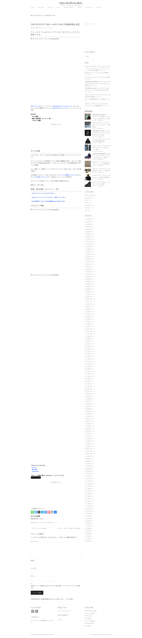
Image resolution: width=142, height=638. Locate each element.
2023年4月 (88, 319)
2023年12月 (88, 299)
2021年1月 (88, 386)
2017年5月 (88, 496)
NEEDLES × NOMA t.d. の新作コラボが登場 (69, 528)
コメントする (48, 28)
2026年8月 (88, 219)
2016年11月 (88, 511)
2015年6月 (88, 533)
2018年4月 (88, 468)
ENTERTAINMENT (69, 7)
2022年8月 (88, 339)
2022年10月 (88, 334)
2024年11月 (88, 271)
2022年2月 (88, 354)
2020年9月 (88, 396)
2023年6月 (88, 314)
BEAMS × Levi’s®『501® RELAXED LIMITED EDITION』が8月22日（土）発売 (101, 147)
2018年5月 (88, 466)
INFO (86, 203)
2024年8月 (88, 279)
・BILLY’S (33, 467)
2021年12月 (88, 359)
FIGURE (79, 7)
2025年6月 (88, 254)
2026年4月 (88, 229)
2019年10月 (88, 424)
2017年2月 (88, 503)
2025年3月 (88, 261)
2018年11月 (88, 451)
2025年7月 (88, 251)
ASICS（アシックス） (37, 106)
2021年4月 (88, 379)
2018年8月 (88, 458)
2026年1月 (88, 236)
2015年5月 (88, 536)
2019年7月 (88, 431)
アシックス (54, 522)
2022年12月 (88, 329)
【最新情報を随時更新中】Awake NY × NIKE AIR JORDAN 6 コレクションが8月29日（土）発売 (101, 156)
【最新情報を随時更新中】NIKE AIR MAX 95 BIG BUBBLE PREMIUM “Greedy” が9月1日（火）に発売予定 (98, 83)
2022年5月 (88, 346)
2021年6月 (88, 374)
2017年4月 (88, 498)
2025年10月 (88, 244)
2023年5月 (88, 316)
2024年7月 (88, 281)
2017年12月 (88, 478)
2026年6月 (88, 224)
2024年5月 (88, 286)
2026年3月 (88, 231)
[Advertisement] (56, 136)
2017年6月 (88, 493)
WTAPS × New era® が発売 (38, 528)
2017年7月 (88, 491)
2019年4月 (88, 438)
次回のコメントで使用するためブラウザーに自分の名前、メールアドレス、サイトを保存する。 (55, 586)
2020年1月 (88, 416)
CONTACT (99, 7)
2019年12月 (88, 419)
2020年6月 (88, 404)
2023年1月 (88, 326)
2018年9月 (88, 456)
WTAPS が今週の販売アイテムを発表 (95, 99)
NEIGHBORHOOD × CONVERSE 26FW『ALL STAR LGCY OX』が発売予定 (101, 124)
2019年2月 (88, 443)
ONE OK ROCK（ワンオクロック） (63, 106)
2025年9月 (88, 246)
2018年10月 (88, 453)
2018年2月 (88, 473)
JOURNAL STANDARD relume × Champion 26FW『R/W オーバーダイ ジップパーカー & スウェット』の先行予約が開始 (98, 68)
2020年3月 (88, 411)
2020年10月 (88, 394)
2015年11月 (88, 526)
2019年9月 (88, 426)
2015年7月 (88, 531)
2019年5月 (88, 436)
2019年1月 (88, 446)
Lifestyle (91, 634)
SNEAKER (41, 7)
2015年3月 (88, 541)
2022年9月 (88, 336)
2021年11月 (88, 361)
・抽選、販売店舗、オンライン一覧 (40, 118)
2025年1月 (88, 266)
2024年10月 (88, 274)
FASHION (50, 7)
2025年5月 (88, 256)
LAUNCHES (89, 7)
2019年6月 (88, 433)
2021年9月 (88, 366)
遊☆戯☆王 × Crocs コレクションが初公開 (96, 72)
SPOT (58, 7)
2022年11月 (88, 331)
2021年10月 (88, 364)
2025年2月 (88, 264)
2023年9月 (88, 306)
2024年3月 (88, 291)
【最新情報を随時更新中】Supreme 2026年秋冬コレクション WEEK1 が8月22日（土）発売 (101, 116)
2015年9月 (88, 528)
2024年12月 (88, 269)
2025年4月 (88, 259)
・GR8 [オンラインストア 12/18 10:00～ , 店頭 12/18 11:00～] (48, 197)
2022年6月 (88, 344)
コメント (34, 541)
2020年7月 (88, 401)
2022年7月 (88, 341)
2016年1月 (88, 523)
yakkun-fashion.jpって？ (64, 611)
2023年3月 (88, 321)
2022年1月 (88, 356)
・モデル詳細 (34, 116)
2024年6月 (88, 284)
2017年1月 (88, 506)
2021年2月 (88, 384)
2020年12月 (88, 389)
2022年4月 (88, 349)
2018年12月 (88, 449)
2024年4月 (88, 289)
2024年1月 (88, 296)
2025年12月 (88, 239)
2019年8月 (88, 429)
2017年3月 (88, 501)
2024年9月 (88, 276)
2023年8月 (88, 309)
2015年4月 (88, 538)
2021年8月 (88, 369)
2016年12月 (88, 508)
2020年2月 (88, 414)
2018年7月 (88, 461)
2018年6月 (88, 463)
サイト (32, 576)
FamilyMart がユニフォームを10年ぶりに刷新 (97, 77)
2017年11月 (88, 481)
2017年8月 (88, 488)
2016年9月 (88, 516)
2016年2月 (88, 521)
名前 (33, 560)
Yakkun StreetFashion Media (71, 3)
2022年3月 (88, 351)
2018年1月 (88, 476)
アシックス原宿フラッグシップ (68, 175)
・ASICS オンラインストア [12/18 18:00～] (43, 193)
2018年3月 (88, 471)
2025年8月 (88, 249)
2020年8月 (88, 399)
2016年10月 (88, 513)
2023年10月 (88, 304)
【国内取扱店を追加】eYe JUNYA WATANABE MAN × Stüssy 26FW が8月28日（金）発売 (101, 133)
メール (33, 568)
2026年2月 (88, 234)
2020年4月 (88, 409)
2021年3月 (88, 381)
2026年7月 (88, 221)
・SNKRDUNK (35, 471)
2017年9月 (88, 486)
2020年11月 (88, 391)
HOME (33, 7)
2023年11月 (88, 301)
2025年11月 (88, 241)
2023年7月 (88, 311)
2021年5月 (88, 376)
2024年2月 (88, 294)
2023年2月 (88, 324)
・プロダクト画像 (36, 120)
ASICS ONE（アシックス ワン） (61, 108)
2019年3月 (88, 441)
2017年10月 (88, 483)
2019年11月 (88, 421)
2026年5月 (88, 226)
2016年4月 (88, 518)
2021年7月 (88, 371)
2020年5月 (88, 406)
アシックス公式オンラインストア (40, 177)
